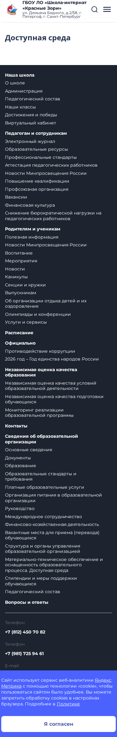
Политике (68, 704)
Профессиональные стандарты (41, 157)
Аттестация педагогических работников (51, 165)
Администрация (23, 91)
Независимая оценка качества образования (41, 372)
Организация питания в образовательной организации (53, 497)
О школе (15, 83)
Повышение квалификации (37, 181)
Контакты (16, 426)
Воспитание (19, 253)
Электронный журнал (30, 141)
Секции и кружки (25, 285)
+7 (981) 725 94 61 (24, 653)
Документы (18, 458)
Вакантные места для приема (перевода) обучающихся (52, 535)
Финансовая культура (30, 205)
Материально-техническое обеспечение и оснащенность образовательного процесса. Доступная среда (54, 565)
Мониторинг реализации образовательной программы (39, 412)
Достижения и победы (31, 115)
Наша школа (19, 75)
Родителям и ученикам (32, 229)
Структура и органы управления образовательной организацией (42, 548)
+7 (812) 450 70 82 (25, 632)
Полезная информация (31, 237)
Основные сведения (28, 449)
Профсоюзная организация (36, 189)
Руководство (20, 508)
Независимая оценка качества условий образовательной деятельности (50, 385)
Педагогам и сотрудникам (36, 133)
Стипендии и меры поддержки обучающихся (41, 581)
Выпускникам (20, 292)
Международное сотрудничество (43, 516)
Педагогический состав (32, 99)
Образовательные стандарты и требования (40, 476)
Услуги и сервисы (26, 322)
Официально (20, 343)
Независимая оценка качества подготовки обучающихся (54, 399)
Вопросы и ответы (26, 602)
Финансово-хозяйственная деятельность (52, 524)
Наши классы (20, 107)
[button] (94, 9)
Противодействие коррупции (40, 351)
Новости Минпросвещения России (46, 173)
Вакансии (16, 197)
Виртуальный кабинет (30, 123)
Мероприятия (21, 261)
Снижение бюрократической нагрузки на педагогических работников (53, 215)
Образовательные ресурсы (36, 149)
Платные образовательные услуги (44, 487)
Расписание (19, 333)
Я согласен (58, 724)
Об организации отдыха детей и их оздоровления (45, 303)
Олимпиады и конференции (38, 314)
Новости (15, 269)
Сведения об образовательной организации (41, 439)
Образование (20, 465)
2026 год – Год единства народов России (52, 359)
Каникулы (16, 277)
